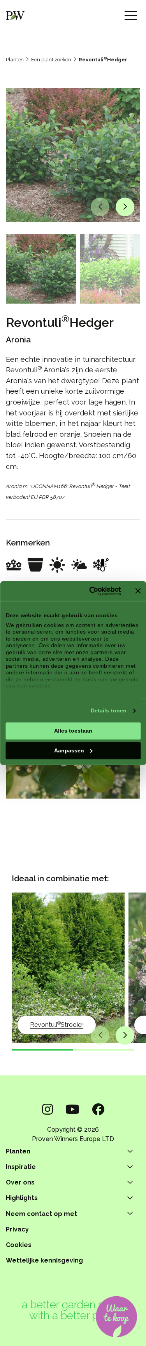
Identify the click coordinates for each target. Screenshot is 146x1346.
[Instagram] (47, 1109)
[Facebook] (98, 1109)
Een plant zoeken (51, 60)
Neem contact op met (41, 1213)
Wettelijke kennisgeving (44, 1260)
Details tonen (109, 710)
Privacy (17, 1229)
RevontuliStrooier (56, 1024)
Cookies (19, 1245)
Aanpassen (69, 750)
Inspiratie (21, 1167)
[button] (100, 207)
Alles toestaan (73, 731)
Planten (15, 60)
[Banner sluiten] (138, 591)
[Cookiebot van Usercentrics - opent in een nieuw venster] (89, 591)
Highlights (22, 1198)
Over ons (20, 1182)
